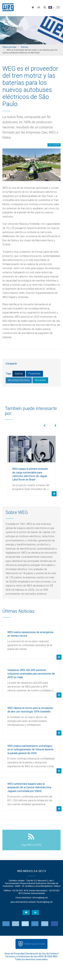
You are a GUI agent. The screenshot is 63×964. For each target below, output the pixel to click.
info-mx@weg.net (40, 898)
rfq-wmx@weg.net (44, 902)
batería (19, 373)
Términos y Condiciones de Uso (21, 956)
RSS (41, 956)
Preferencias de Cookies (34, 944)
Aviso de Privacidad (15, 953)
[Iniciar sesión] (32, 7)
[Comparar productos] (38, 7)
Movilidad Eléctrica (18, 380)
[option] (31, 463)
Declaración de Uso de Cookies (42, 953)
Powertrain (34, 373)
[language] (51, 7)
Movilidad (40, 380)
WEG (7, 7)
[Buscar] (44, 7)
